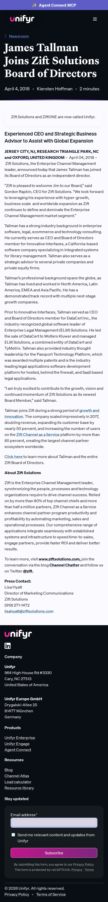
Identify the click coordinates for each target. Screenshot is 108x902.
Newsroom (19, 36)
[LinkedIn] (8, 646)
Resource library (19, 788)
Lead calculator (18, 782)
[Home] (22, 19)
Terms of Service (51, 894)
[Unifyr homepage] (18, 634)
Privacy (76, 870)
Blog (9, 769)
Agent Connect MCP (57, 5)
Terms (89, 870)
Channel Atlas (17, 776)
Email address (24, 814)
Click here (14, 456)
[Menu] (95, 19)
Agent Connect (18, 749)
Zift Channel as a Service (38, 434)
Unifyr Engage (17, 743)
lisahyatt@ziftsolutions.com (29, 611)
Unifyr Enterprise (20, 737)
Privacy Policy (83, 864)
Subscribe (54, 853)
